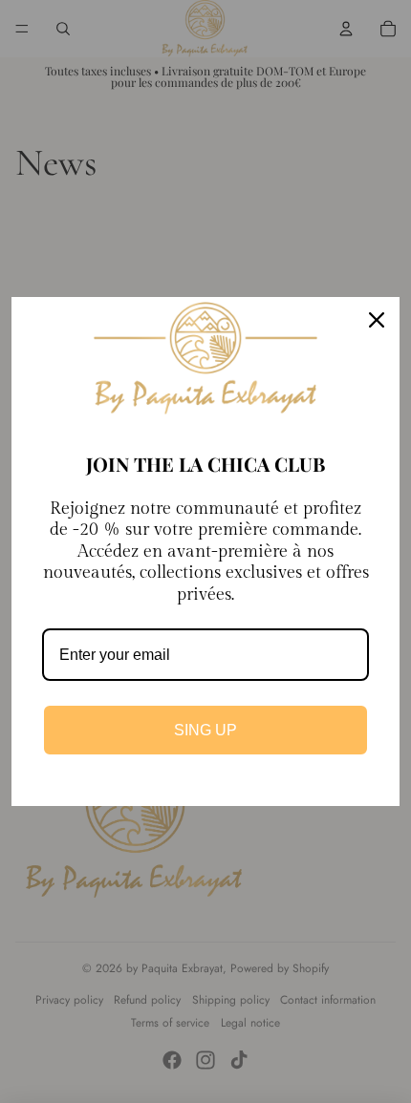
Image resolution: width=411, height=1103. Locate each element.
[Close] (377, 320)
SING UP (205, 730)
